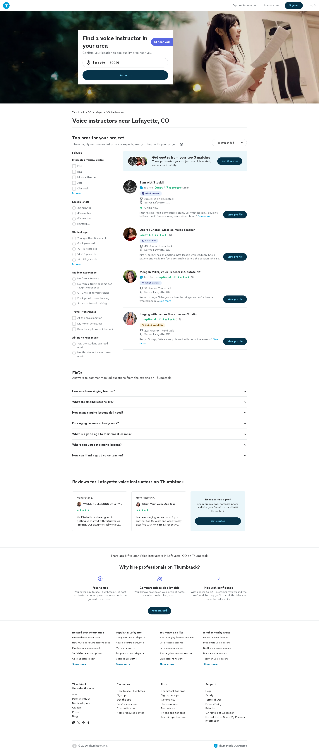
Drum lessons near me (171, 658)
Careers (77, 707)
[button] (146, 188)
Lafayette (100, 112)
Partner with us (81, 699)
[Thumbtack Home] (6, 5)
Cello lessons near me (171, 642)
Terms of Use (213, 699)
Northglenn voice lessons (217, 648)
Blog (75, 716)
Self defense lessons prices (87, 653)
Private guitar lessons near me (176, 653)
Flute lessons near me (171, 648)
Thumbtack (78, 112)
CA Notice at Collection (219, 712)
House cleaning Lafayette (130, 642)
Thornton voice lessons (215, 658)
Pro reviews (168, 708)
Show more (79, 664)
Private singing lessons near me (176, 637)
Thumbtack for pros (173, 691)
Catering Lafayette (126, 658)
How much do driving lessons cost (91, 642)
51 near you (162, 42)
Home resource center (130, 712)
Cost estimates (126, 708)
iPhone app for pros (173, 712)
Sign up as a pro (171, 695)
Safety (209, 695)
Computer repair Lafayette (130, 637)
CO (89, 112)
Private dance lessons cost (86, 637)
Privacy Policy (213, 704)
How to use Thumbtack (131, 691)
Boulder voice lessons (215, 653)
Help (208, 691)
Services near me (127, 704)
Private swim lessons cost (86, 648)
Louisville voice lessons (215, 637)
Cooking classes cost (83, 658)
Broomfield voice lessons (216, 642)
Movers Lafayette (125, 648)
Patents (210, 708)
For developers (81, 703)
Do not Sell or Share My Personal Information (225, 719)
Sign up (121, 695)
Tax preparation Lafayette (130, 653)
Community (168, 699)
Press (75, 712)
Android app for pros (173, 717)
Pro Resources (170, 704)
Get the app (124, 699)
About (76, 694)
